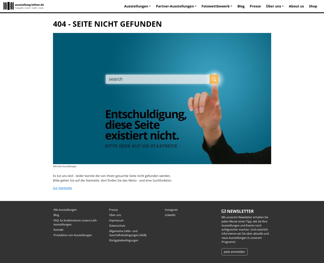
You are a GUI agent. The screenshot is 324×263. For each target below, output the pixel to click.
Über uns (115, 215)
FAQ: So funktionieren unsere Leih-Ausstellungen (75, 222)
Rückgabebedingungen (123, 240)
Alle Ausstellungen (65, 210)
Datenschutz (117, 226)
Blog (241, 6)
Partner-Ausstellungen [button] (175, 6)
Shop (313, 6)
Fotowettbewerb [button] (215, 6)
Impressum (116, 220)
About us (296, 6)
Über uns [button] (273, 6)
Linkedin (170, 215)
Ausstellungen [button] (136, 6)
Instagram (171, 210)
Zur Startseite (62, 188)
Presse (255, 6)
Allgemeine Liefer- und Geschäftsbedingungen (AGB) (127, 233)
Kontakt (58, 230)
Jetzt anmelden (234, 252)
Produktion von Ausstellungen (72, 235)
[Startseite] (25, 6)
